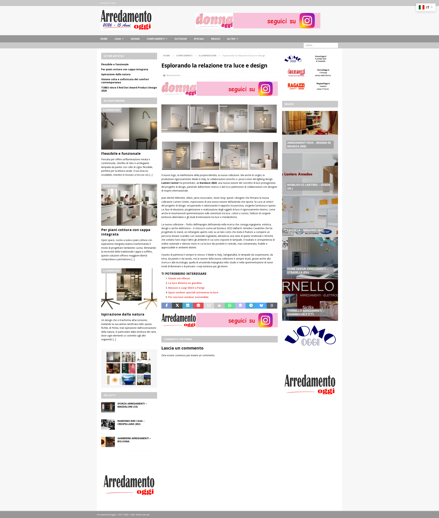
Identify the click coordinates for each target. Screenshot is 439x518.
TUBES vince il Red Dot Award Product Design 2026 (129, 89)
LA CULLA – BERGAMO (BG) (305, 230)
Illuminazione (173, 75)
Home (104, 38)
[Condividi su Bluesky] (261, 306)
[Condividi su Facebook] (166, 306)
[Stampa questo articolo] (219, 306)
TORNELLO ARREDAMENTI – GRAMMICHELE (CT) (305, 312)
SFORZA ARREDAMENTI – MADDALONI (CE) (132, 405)
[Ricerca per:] (321, 45)
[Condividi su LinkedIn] (187, 306)
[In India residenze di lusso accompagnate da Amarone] (113, 380)
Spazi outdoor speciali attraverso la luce (193, 292)
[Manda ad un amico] (209, 306)
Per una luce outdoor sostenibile (188, 297)
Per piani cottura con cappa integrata (124, 69)
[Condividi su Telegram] (251, 306)
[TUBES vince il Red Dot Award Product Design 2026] (128, 368)
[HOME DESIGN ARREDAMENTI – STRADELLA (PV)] (310, 258)
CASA (118, 38)
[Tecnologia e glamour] (144, 380)
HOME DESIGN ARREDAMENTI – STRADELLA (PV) (307, 270)
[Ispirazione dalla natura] (129, 289)
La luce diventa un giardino (185, 283)
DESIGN (135, 38)
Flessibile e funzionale (115, 64)
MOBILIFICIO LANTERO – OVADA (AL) (308, 186)
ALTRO (231, 38)
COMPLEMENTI (155, 38)
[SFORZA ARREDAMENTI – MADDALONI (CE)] (108, 407)
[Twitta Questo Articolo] (177, 306)
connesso (180, 355)
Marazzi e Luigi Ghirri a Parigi (186, 287)
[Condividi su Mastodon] (240, 306)
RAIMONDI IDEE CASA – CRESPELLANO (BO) (131, 422)
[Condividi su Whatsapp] (230, 306)
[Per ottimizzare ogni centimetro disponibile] (144, 368)
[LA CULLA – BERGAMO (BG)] (310, 216)
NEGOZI (215, 38)
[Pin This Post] (198, 306)
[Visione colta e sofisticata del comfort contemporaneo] (113, 368)
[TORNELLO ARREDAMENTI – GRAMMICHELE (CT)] (310, 300)
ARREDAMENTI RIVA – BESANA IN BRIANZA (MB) (309, 144)
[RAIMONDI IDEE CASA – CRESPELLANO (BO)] (108, 424)
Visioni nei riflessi (179, 278)
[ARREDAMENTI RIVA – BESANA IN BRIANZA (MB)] (310, 132)
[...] (150, 174)
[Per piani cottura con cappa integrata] (129, 205)
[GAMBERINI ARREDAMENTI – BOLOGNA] (108, 442)
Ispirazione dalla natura (115, 74)
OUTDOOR (180, 38)
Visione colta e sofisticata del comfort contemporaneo (125, 81)
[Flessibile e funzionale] (129, 129)
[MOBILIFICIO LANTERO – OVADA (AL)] (310, 174)
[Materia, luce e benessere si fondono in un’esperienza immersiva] (128, 380)
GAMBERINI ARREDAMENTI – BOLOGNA (134, 440)
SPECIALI (199, 38)
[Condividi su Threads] (272, 306)
